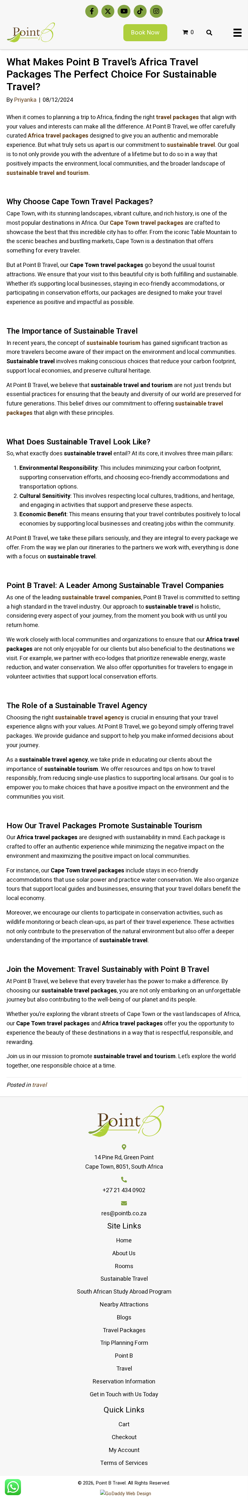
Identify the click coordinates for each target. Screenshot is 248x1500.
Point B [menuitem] (124, 1356)
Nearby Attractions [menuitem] (124, 1304)
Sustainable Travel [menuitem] (124, 1279)
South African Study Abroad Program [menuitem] (124, 1291)
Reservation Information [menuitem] (124, 1381)
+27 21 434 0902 (124, 1190)
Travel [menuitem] (124, 1368)
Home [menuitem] (124, 1240)
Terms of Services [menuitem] (124, 1463)
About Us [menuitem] (124, 1253)
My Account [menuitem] (124, 1450)
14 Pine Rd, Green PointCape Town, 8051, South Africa (124, 1162)
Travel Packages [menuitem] (124, 1330)
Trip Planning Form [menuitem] (124, 1343)
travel (39, 1085)
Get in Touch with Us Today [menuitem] (124, 1394)
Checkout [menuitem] (124, 1437)
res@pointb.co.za (124, 1213)
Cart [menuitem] (124, 1424)
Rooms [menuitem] (124, 1266)
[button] (91, 11)
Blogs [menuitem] (124, 1317)
